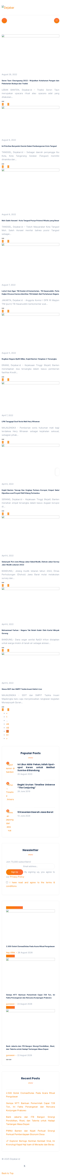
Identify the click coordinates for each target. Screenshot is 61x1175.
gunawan (10, 1004)
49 (7, 727)
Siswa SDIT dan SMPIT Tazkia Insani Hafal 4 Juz (22, 689)
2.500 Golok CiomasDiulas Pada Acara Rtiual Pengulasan (30, 946)
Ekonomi (10, 1007)
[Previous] (7, 1059)
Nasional (10, 956)
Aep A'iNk (10, 952)
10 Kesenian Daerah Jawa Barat (35, 812)
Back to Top (7, 1173)
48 (7, 724)
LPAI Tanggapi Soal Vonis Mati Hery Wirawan (21, 421)
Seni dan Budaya (14, 907)
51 (7, 735)
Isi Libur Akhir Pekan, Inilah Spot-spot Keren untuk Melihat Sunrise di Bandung (36, 767)
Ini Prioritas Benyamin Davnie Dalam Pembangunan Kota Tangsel (29, 146)
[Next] (10, 1059)
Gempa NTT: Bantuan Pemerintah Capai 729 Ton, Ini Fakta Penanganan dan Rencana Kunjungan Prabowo (30, 1107)
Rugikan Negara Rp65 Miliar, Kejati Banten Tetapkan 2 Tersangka (29, 359)
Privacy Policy (17, 876)
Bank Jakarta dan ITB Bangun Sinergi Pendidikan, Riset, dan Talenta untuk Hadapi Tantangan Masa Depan (30, 1120)
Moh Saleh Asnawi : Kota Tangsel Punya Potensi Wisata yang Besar (30, 220)
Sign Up (14, 872)
